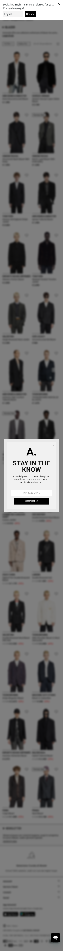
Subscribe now (31, 501)
